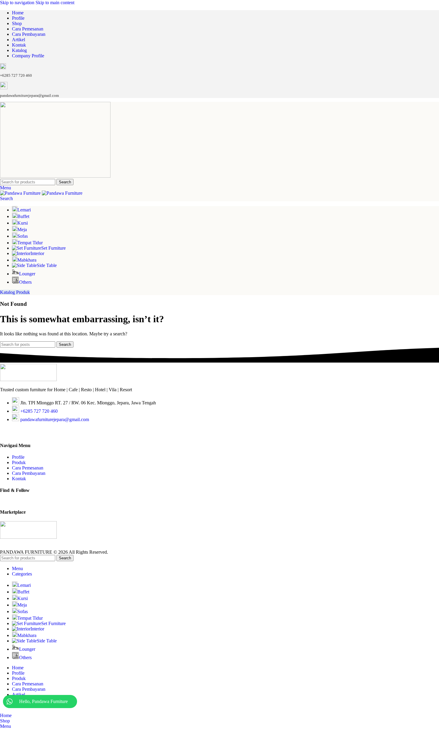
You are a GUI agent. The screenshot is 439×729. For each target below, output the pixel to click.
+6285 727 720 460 (39, 411)
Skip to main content (55, 2)
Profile (18, 457)
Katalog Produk (15, 292)
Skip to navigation (18, 2)
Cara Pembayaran (28, 473)
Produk (19, 462)
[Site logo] (55, 176)
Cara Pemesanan (27, 467)
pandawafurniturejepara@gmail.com (54, 419)
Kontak (19, 478)
